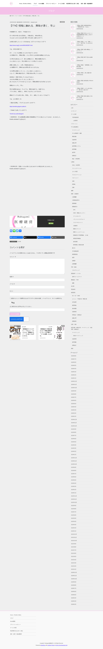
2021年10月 (74, 540)
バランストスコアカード (79, 219)
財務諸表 (74, 321)
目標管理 (74, 311)
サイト (11, 291)
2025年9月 (73, 391)
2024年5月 (73, 441)
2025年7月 (73, 397)
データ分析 (73, 114)
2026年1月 (73, 378)
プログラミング (76, 270)
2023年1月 (73, 492)
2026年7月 (73, 359)
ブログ (11, 618)
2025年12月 (74, 381)
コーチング (73, 111)
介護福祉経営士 (76, 200)
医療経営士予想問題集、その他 (80, 235)
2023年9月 (73, 467)
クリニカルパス (77, 216)
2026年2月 (73, 375)
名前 (12, 276)
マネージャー (75, 177)
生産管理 (74, 139)
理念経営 (73, 289)
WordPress (43, 645)
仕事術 (72, 162)
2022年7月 (73, 511)
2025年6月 (73, 400)
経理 (73, 257)
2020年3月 (73, 601)
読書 (73, 187)
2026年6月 (73, 362)
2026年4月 (73, 368)
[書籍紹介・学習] (15, 330)
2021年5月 (73, 556)
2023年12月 (74, 457)
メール (12, 284)
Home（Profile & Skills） (16, 615)
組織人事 (74, 142)
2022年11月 (74, 499)
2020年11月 (74, 575)
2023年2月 (73, 489)
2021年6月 (73, 553)
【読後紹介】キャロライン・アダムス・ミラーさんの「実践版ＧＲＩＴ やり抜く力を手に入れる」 (28, 332)
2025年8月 (73, 394)
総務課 (73, 260)
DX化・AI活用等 (76, 165)
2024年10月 (74, 426)
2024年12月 (74, 419)
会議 (73, 181)
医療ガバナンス (77, 228)
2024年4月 (73, 445)
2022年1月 (73, 531)
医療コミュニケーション (79, 232)
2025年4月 (73, 406)
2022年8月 (73, 508)
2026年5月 (73, 365)
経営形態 (75, 241)
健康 (72, 190)
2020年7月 (73, 588)
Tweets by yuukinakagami (17, 113)
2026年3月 (73, 371)
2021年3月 (73, 562)
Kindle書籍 (12, 621)
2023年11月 (74, 461)
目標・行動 (73, 324)
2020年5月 (73, 594)
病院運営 (73, 292)
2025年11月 (74, 384)
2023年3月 (73, 486)
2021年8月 (73, 547)
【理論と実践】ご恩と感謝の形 (84, 72)
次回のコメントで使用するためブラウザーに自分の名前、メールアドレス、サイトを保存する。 (37, 298)
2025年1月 (73, 416)
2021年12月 (74, 534)
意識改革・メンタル (76, 273)
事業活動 (74, 136)
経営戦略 (74, 149)
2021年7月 (73, 550)
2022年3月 (73, 524)
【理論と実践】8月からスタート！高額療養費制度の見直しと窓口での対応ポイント (85, 35)
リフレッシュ (74, 123)
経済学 (73, 152)
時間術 (73, 184)
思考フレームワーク (77, 276)
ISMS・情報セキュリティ (79, 213)
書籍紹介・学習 (74, 279)
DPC (74, 209)
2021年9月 (73, 543)
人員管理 (75, 120)
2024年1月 (73, 454)
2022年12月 (74, 496)
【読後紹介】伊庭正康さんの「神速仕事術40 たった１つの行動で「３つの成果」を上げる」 (46, 332)
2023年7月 (73, 473)
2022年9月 (73, 505)
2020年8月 (73, 585)
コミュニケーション (77, 168)
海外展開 (74, 308)
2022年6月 (73, 515)
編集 (73, 283)
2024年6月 (73, 438)
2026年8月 (73, 355)
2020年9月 (73, 582)
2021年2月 (73, 566)
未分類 (62, 22)
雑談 (72, 348)
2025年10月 (74, 387)
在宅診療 (74, 302)
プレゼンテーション (77, 174)
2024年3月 (73, 448)
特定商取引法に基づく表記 (16, 630)
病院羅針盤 (74, 254)
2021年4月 (73, 559)
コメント (13, 256)
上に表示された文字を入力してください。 (21, 306)
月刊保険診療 (75, 251)
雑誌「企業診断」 (76, 158)
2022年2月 (73, 527)
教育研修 (74, 305)
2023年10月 (74, 464)
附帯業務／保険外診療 (78, 244)
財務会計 (74, 155)
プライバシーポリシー (15, 624)
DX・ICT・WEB (76, 295)
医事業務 (74, 203)
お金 (72, 107)
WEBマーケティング (78, 335)
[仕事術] (59, 330)
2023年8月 (73, 470)
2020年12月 (74, 572)
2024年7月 (73, 435)
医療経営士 (74, 206)
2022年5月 (73, 518)
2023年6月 (73, 476)
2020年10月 (74, 578)
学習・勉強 (73, 267)
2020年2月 (73, 604)
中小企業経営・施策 (77, 133)
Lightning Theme (51, 645)
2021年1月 (73, 569)
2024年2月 (73, 451)
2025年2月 (73, 413)
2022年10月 (74, 502)
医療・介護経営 (74, 193)
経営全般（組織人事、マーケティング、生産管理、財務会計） (81, 328)
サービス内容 (13, 627)
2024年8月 (73, 432)
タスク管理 (74, 171)
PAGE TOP (99, 628)
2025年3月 (73, 410)
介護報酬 (74, 197)
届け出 (73, 248)
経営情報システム (76, 146)
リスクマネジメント (78, 222)
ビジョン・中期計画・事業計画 (79, 298)
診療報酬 (74, 263)
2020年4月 (73, 598)
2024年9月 (73, 429)
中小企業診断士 (74, 126)
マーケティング (76, 130)
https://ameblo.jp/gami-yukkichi (18, 106)
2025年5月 (73, 403)
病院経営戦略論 (77, 238)
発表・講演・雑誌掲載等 (16, 634)
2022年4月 (73, 521)
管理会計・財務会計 (77, 314)
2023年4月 (73, 483)
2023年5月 (73, 480)
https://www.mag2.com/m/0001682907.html (21, 45)
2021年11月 (74, 537)
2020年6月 (73, 591)
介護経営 (75, 225)
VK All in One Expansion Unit (61, 645)
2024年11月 (74, 422)
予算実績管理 (75, 117)
